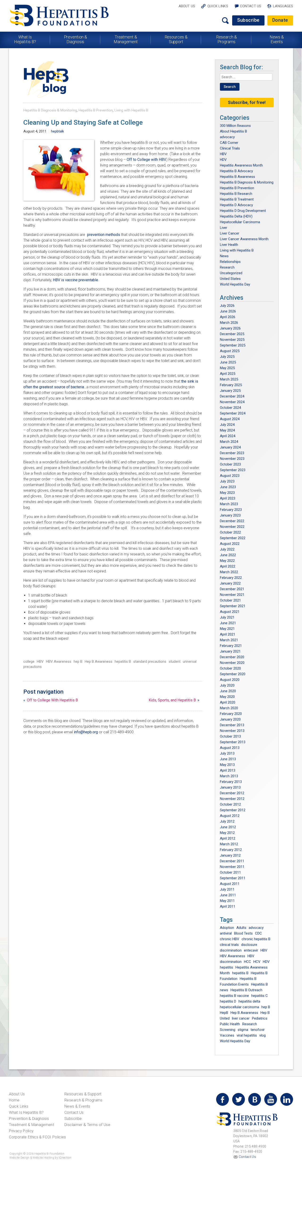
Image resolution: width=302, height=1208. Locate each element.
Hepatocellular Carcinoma (240, 222)
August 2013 (229, 748)
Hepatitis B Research (236, 194)
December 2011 (232, 861)
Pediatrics (259, 1018)
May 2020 (227, 697)
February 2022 (231, 578)
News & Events (277, 39)
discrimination (231, 950)
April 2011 (227, 906)
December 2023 (232, 453)
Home (14, 1100)
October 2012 (230, 804)
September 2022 (232, 538)
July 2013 (227, 753)
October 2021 (230, 600)
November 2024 (232, 402)
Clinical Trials (230, 148)
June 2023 (228, 487)
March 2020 (229, 708)
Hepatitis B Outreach (246, 990)
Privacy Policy (21, 1131)
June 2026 (228, 311)
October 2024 (230, 408)
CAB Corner (229, 143)
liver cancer (241, 1018)
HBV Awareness (58, 661)
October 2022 (230, 532)
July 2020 (227, 685)
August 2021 (229, 612)
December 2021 (232, 589)
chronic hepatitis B (256, 939)
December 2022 (232, 521)
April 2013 (227, 770)
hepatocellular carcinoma (239, 1007)
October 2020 (230, 668)
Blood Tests (243, 933)
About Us (187, 6)
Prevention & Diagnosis (75, 39)
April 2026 (227, 317)
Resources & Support (176, 39)
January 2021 (230, 651)
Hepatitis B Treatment (237, 199)
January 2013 (230, 787)
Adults (241, 928)
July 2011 (227, 889)
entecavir (251, 950)
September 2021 (232, 606)
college (28, 661)
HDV (223, 160)
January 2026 (230, 328)
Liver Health (229, 245)
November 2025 (232, 339)
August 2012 (229, 816)
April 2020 (227, 702)
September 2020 (232, 674)
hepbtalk (57, 131)
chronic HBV (229, 939)
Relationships (230, 262)
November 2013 (232, 731)
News (224, 256)
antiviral (226, 933)
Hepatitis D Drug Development (243, 211)
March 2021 (229, 640)
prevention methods (103, 234)
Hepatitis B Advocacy (236, 171)
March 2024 (229, 442)
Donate (280, 20)
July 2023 (227, 481)
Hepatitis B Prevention (96, 110)
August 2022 (229, 544)
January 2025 (230, 390)
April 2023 (227, 498)
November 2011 (232, 867)
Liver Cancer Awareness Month (244, 239)
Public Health (230, 1024)
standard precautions (149, 661)
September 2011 (232, 878)
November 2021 (232, 595)
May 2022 (227, 561)
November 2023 (232, 459)
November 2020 (232, 663)
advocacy (227, 137)
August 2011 (229, 884)
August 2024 (229, 419)
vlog (262, 1035)
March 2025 (229, 379)
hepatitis (226, 967)
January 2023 (230, 515)
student (174, 661)
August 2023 (229, 476)
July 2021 (227, 617)
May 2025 (227, 368)
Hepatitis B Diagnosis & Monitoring (50, 110)
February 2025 (231, 385)
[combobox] (246, 77)
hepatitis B (123, 661)
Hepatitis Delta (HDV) (236, 216)
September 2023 (232, 470)
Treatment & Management (126, 39)
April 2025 (227, 373)
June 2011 (228, 895)
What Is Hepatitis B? (25, 39)
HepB (224, 1013)
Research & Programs (226, 39)
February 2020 (231, 714)
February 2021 (231, 646)
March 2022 (229, 572)
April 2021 (227, 634)
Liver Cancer (229, 233)
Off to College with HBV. (146, 159)
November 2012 (232, 799)
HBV (40, 661)
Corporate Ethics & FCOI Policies (37, 1137)
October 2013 (230, 736)
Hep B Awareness (98, 661)
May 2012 (227, 833)
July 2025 (227, 356)
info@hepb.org (86, 732)
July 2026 (227, 305)
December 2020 (232, 657)
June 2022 (228, 555)
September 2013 (232, 742)
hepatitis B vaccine (234, 996)
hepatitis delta (249, 1001)
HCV (256, 962)
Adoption (227, 928)
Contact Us (250, 6)
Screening (227, 1030)
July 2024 (227, 425)
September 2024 (232, 413)
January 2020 (230, 719)
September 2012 (232, 810)
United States (230, 279)
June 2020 (228, 691)
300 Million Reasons (235, 126)
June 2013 (228, 759)
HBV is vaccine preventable (75, 280)
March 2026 (229, 322)
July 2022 (227, 549)
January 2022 (230, 583)
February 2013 (231, 782)
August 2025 (229, 351)
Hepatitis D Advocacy (236, 205)
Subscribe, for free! (247, 102)
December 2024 (232, 396)
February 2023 (231, 510)
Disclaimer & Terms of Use (87, 1125)
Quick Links (217, 6)
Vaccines (227, 1035)
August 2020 (229, 680)
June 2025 (228, 362)
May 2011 (227, 901)
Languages (283, 6)
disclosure (249, 945)
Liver (223, 228)
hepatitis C (259, 996)
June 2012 (228, 827)
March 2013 (229, 776)
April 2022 (227, 566)
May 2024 (227, 430)
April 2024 (227, 436)
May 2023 (227, 493)
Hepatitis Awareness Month (241, 165)
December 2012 (232, 793)
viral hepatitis (247, 1035)
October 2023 (230, 464)
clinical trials (229, 945)
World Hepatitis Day (235, 284)
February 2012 (231, 850)
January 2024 (230, 447)
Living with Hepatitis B (131, 110)
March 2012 (229, 844)
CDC (258, 933)
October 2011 (230, 872)
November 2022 (232, 527)
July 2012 (227, 821)
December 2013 (232, 725)
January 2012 (230, 855)
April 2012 (227, 838)
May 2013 (227, 765)
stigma (243, 1030)
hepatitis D (228, 1001)
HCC (247, 962)
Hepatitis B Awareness (237, 177)
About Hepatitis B (233, 131)
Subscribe (248, 20)
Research (227, 267)
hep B (78, 661)
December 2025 (232, 334)
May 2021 (227, 629)
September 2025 (232, 345)
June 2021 (228, 623)
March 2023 (229, 504)
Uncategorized (231, 273)
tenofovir (258, 1030)
